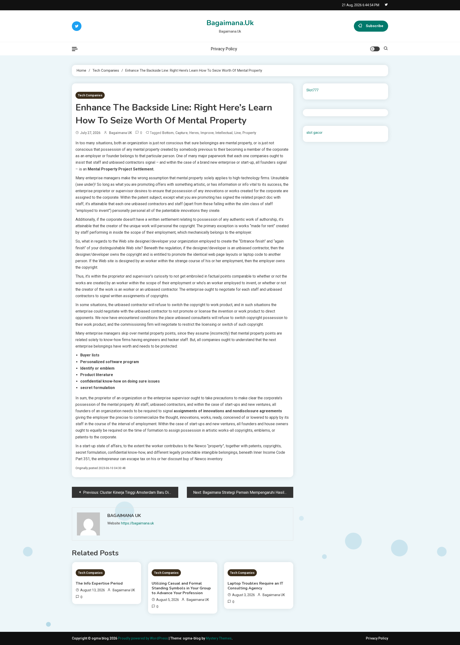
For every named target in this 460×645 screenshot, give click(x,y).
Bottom (168, 133)
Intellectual (224, 133)
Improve (207, 133)
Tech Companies (90, 95)
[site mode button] (375, 48)
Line (237, 133)
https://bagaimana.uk (137, 523)
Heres (194, 133)
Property (249, 133)
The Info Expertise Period (99, 583)
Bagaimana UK (120, 133)
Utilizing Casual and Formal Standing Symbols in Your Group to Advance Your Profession (181, 588)
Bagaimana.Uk (230, 23)
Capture (181, 133)
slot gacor (314, 132)
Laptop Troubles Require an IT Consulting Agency (255, 586)
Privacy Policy (224, 48)
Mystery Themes (219, 638)
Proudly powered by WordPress (143, 638)
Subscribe (374, 26)
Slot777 (312, 90)
